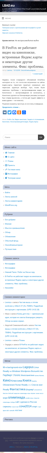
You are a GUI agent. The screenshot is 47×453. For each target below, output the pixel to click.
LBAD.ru (8, 5)
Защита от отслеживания (35, 119)
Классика (16, 380)
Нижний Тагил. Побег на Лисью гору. (20, 272)
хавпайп (11, 410)
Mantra (26, 447)
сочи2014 (25, 406)
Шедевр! (30, 389)
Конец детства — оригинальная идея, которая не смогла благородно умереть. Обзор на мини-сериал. (24, 317)
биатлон (5, 393)
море (5, 398)
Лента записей (11, 197)
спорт (34, 406)
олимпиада (16, 397)
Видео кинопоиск (21, 119)
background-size (14, 367)
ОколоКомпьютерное (28, 70)
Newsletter (9, 288)
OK (40, 137)
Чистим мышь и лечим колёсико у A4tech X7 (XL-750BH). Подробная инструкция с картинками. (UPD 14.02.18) (24, 306)
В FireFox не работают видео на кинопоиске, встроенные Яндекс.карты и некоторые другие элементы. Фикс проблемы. (23, 57)
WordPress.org (11, 205)
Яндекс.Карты (33, 122)
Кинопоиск (6, 122)
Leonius (9, 70)
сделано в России (28, 402)
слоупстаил (15, 406)
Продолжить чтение (11, 107)
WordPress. (34, 447)
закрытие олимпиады (20, 393)
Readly (6, 371)
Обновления (10, 236)
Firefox (9, 119)
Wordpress (26, 371)
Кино (7, 380)
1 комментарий (37, 74)
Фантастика (17, 389)
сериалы (7, 406)
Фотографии (10, 264)
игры (28, 393)
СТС (29, 385)
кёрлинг (33, 393)
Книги (27, 380)
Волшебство (37, 371)
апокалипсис (38, 389)
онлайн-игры (29, 398)
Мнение (8, 224)
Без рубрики (10, 220)
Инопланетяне (27, 375)
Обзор (7, 232)
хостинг (18, 410)
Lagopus (28, 367)
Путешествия (10, 249)
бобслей (10, 393)
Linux (36, 367)
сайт (17, 402)
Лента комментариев (13, 201)
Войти (7, 192)
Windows (16, 371)
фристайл (6, 410)
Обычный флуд (11, 241)
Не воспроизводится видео (19, 122)
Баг (13, 119)
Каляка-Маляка (39, 375)
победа (12, 402)
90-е (5, 367)
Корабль (34, 381)
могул (41, 393)
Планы (22, 340)
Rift (11, 371)
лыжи (37, 393)
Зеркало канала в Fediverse (12, 33)
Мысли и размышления (15, 228)
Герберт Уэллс (11, 375)
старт (39, 406)
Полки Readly (21, 385)
